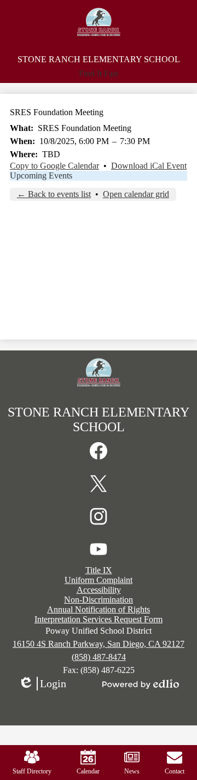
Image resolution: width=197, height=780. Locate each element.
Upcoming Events (41, 175)
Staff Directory (32, 771)
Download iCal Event (149, 165)
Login (42, 683)
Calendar (88, 771)
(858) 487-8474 (99, 657)
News (132, 771)
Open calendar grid (136, 194)
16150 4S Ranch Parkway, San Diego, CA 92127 (98, 643)
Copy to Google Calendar (54, 165)
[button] (98, 73)
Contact (174, 771)
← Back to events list (54, 194)
